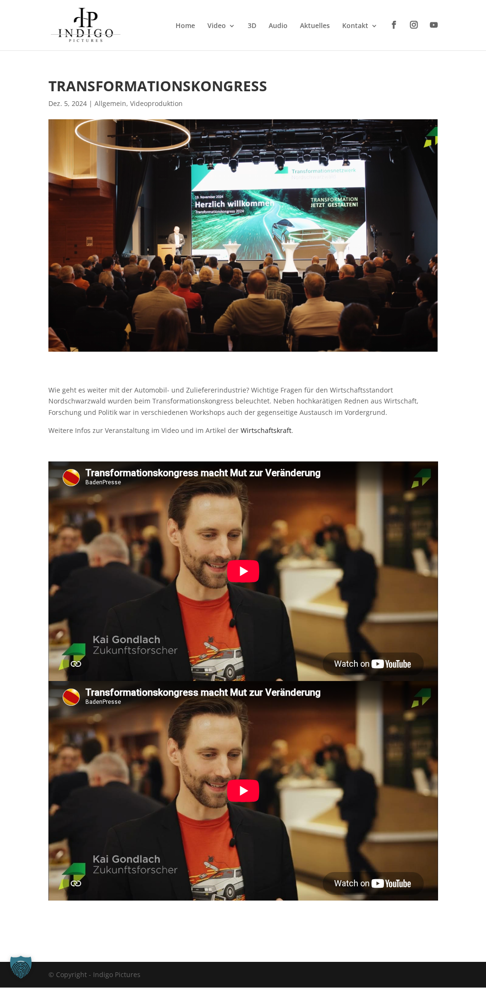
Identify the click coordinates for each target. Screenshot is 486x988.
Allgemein (110, 103)
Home (185, 26)
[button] (21, 967)
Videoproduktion (156, 103)
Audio (278, 26)
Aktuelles (315, 26)
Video (216, 26)
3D (252, 26)
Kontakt (355, 26)
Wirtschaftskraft (266, 430)
